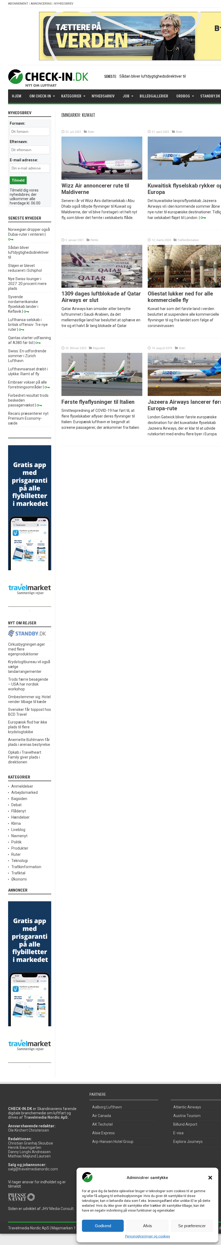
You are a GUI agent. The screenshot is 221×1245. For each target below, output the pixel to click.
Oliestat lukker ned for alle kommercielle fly (180, 296)
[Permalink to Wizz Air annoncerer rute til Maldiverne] (101, 178)
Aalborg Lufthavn (107, 1107)
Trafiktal (18, 873)
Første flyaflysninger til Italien (97, 402)
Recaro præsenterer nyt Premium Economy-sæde (28, 418)
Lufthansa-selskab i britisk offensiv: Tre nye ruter (28, 325)
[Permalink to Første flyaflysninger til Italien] (101, 394)
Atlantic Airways (187, 1107)
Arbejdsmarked (24, 792)
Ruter (91, 131)
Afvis (147, 1225)
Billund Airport (185, 1124)
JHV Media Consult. (58, 1208)
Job (126, 96)
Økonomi (19, 879)
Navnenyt (19, 836)
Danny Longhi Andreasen (29, 1152)
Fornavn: (17, 123)
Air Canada (101, 1116)
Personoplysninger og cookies (147, 1236)
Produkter (19, 848)
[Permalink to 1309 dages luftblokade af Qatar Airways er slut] (101, 286)
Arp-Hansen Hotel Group (112, 1141)
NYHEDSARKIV (103, 96)
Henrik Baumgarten (24, 1147)
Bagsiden (99, 348)
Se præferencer (192, 1225)
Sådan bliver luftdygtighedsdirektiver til (152, 76)
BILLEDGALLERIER (154, 96)
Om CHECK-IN (40, 96)
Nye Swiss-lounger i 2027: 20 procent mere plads (27, 284)
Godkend (103, 1225)
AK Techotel (102, 1124)
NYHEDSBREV (63, 3)
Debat (16, 805)
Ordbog (183, 96)
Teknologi (19, 860)
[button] (210, 1177)
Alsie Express (103, 1133)
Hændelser (20, 817)
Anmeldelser (22, 786)
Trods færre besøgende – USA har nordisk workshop (28, 684)
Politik (94, 240)
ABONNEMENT (18, 3)
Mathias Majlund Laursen (29, 1156)
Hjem (16, 96)
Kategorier (71, 96)
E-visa (178, 1133)
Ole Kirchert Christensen (28, 1130)
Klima (16, 823)
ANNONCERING (41, 3)
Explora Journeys (188, 1141)
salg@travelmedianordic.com (33, 1169)
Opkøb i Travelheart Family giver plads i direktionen (24, 757)
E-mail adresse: (24, 160)
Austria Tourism (187, 1116)
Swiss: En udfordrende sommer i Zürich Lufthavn (27, 356)
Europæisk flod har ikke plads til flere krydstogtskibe (27, 727)
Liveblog (18, 829)
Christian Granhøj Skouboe (30, 1143)
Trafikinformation (188, 240)
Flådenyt (18, 811)
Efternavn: (19, 142)
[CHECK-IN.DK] (48, 82)
